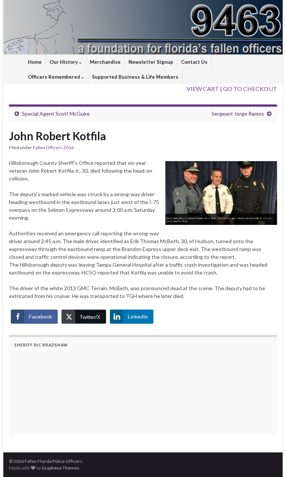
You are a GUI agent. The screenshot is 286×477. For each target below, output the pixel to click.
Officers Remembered (54, 77)
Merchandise (105, 62)
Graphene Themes (60, 468)
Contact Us (194, 62)
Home (35, 62)
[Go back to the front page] (143, 27)
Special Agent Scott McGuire (56, 113)
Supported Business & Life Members (135, 77)
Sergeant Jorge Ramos (238, 113)
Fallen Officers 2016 (53, 147)
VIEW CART (203, 88)
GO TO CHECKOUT (250, 88)
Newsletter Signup (150, 62)
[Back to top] (269, 460)
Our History (64, 62)
